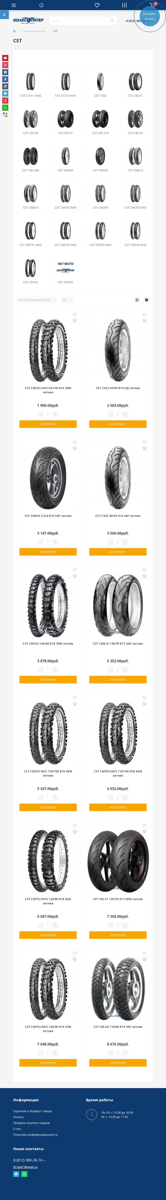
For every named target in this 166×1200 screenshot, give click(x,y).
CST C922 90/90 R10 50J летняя (118, 388)
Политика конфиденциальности (35, 1135)
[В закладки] (75, 315)
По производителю (34, 31)
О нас (17, 1129)
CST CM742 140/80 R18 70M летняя (48, 643)
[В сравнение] (75, 321)
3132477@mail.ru (25, 1167)
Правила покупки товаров (31, 1123)
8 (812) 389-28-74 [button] (27, 1160)
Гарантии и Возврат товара (32, 1111)
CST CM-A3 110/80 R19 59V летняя (117, 1027)
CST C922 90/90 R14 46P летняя (117, 516)
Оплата (18, 1117)
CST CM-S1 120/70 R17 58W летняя (118, 899)
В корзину (48, 424)
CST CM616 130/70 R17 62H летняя (118, 643)
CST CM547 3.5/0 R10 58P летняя (48, 516)
